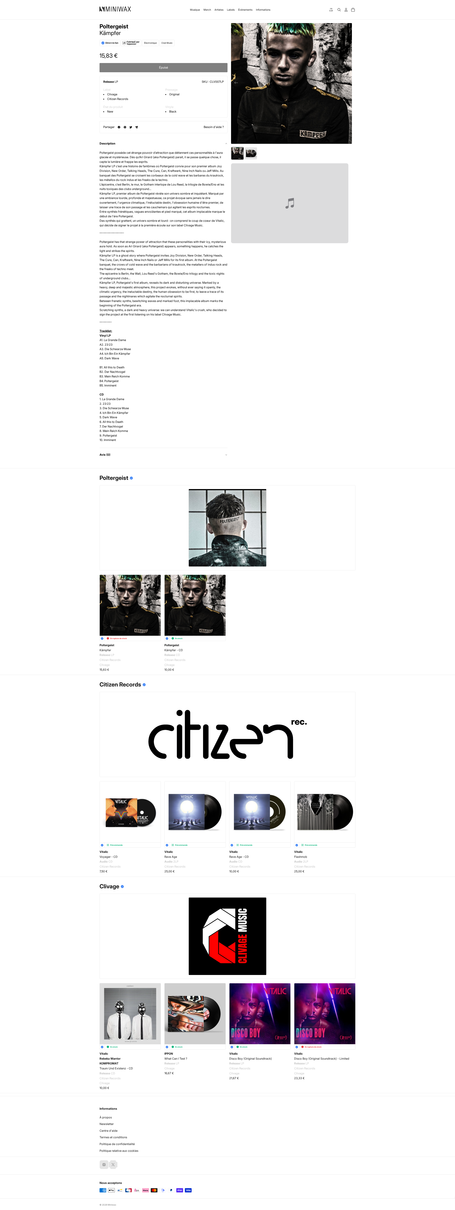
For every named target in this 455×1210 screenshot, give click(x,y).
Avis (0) (105, 454)
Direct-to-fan (111, 43)
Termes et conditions (113, 1137)
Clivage (112, 94)
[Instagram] (104, 1164)
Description (107, 143)
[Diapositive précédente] (235, 83)
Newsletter (107, 1124)
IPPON (168, 1053)
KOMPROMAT (109, 1063)
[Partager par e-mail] (136, 127)
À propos (106, 1117)
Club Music (167, 43)
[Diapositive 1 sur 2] (237, 153)
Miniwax (112, 1204)
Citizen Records (117, 99)
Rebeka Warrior (110, 1058)
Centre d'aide (108, 1130)
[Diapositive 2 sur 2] (251, 153)
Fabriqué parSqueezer (133, 43)
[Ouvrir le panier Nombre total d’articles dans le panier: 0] (352, 9)
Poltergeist (114, 26)
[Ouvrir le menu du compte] (346, 9)
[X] (113, 1164)
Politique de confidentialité (117, 1144)
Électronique (150, 43)
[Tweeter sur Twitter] (130, 127)
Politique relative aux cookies (119, 1150)
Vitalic (104, 852)
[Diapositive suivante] (348, 83)
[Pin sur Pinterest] (124, 127)
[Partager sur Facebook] (119, 127)
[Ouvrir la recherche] (339, 9)
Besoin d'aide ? (214, 127)
